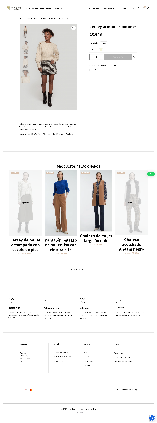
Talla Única (94, 43)
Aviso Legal (118, 353)
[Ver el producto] (39, 173)
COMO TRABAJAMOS (62, 357)
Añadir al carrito (117, 57)
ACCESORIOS (89, 361)
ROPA (86, 353)
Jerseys (43, 18)
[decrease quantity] (92, 57)
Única (103, 43)
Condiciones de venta (123, 361)
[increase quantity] (101, 57)
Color (91, 49)
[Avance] (39, 182)
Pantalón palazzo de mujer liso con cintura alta (61, 244)
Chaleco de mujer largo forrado (96, 238)
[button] (73, 28)
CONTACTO (59, 361)
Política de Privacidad (123, 357)
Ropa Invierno (32, 18)
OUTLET (87, 366)
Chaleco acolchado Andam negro (131, 244)
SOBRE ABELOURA (61, 353)
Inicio (22, 18)
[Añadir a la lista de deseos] (39, 178)
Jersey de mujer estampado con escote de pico (25, 244)
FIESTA (86, 357)
